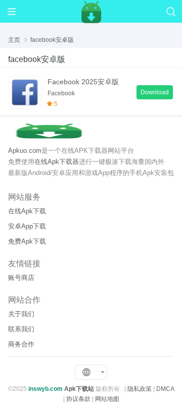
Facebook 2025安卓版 (83, 82)
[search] (170, 11)
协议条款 (78, 398)
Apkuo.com (24, 150)
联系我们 (21, 329)
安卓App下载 (27, 226)
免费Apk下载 (27, 241)
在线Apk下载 (27, 211)
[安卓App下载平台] (91, 11)
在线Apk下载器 (56, 161)
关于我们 (21, 314)
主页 (14, 39)
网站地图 (107, 398)
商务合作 (21, 344)
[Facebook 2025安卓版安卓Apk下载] (24, 92)
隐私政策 (139, 388)
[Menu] (11, 11)
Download (155, 92)
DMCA (165, 388)
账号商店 (21, 277)
